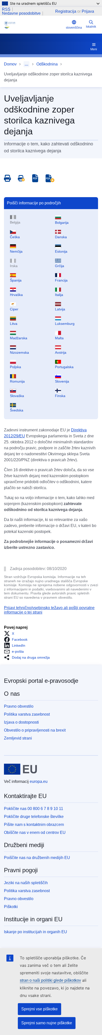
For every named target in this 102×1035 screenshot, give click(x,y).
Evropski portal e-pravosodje (41, 680)
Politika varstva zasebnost (27, 714)
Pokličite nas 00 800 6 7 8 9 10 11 (33, 808)
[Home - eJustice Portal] (34, 24)
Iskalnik (91, 26)
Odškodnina (47, 64)
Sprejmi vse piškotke (39, 1009)
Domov (10, 64)
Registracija (65, 11)
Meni (93, 49)
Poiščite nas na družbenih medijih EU (37, 858)
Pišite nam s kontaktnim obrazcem (34, 824)
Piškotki (11, 907)
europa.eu (39, 781)
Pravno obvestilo (18, 706)
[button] (10, 633)
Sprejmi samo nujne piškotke (46, 1023)
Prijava (88, 11)
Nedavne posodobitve (21, 13)
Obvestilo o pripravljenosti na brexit (35, 730)
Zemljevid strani (18, 738)
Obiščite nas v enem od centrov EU (35, 832)
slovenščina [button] (74, 27)
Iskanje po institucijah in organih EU (35, 932)
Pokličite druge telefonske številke (34, 816)
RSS (6, 9)
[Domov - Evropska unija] (20, 769)
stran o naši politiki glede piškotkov (50, 980)
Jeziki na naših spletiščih (26, 883)
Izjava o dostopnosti (21, 722)
